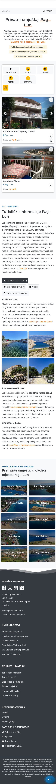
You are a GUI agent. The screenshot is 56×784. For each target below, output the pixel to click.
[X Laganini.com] (22, 587)
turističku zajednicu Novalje (23, 407)
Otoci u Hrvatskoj (10, 695)
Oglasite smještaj (12, 732)
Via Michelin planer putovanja (15, 650)
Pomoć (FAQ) (8, 721)
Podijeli (49, 11)
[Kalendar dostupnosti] (51, 140)
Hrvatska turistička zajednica (15, 636)
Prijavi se (7, 737)
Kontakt (5, 712)
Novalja (23, 268)
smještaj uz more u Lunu (40, 322)
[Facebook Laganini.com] (4, 587)
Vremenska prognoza (16, 293)
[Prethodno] (8, 113)
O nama (5, 717)
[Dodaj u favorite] (51, 99)
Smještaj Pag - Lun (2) (16, 281)
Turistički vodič (9, 677)
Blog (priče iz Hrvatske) (12, 682)
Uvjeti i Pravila (8, 615)
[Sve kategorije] (5, 88)
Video (35, 287)
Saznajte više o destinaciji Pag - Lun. (28, 42)
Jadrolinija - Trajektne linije (14, 645)
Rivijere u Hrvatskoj (11, 691)
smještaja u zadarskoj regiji (22, 445)
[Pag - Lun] (14, 344)
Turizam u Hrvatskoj (11, 654)
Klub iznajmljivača (12, 746)
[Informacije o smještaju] (51, 136)
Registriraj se (10, 741)
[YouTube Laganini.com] (16, 587)
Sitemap (21, 615)
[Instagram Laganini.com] (10, 587)
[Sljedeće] (48, 113)
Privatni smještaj (9, 686)
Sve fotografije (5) (15, 287)
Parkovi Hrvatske (10, 641)
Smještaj (6, 11)
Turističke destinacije (11, 673)
